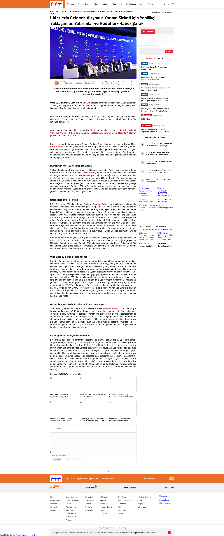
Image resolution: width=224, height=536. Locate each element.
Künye (139, 500)
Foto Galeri (89, 497)
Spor (80, 4)
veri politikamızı (138, 532)
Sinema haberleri (106, 507)
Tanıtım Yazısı (15, 535)
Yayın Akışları (130, 488)
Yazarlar (69, 520)
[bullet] (74, 459)
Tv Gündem (117, 4)
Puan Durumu (91, 487)
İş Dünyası (103, 497)
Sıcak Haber (89, 510)
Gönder (57, 459)
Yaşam (120, 513)
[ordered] (72, 459)
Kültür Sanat (131, 4)
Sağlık (142, 4)
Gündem (106, 4)
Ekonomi (70, 4)
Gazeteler (54, 487)
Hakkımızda (141, 507)
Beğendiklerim (71, 497)
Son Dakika (70, 510)
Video (120, 507)
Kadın (87, 4)
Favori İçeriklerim (72, 500)
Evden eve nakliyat (29, 535)
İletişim (140, 504)
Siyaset (151, 4)
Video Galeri (89, 500)
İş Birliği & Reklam (143, 497)
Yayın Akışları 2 (71, 517)
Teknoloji (53, 507)
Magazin (63, 11)
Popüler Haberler (124, 500)
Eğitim (96, 4)
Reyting (102, 504)
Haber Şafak (54, 11)
